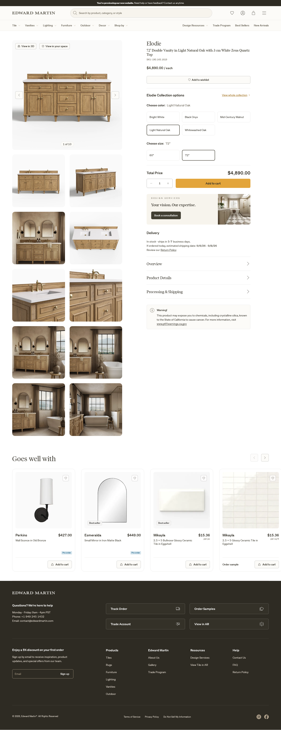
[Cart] (253, 13)
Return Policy (168, 250)
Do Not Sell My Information (177, 716)
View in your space (56, 46)
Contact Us (239, 657)
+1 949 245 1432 (32, 616)
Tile (14, 25)
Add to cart (213, 183)
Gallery (152, 665)
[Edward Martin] (33, 13)
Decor (102, 25)
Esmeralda (92, 535)
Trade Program (222, 25)
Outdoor (85, 25)
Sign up (64, 674)
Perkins (21, 535)
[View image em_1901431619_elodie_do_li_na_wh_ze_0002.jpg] (96, 238)
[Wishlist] (232, 13)
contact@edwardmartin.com (36, 620)
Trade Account (121, 624)
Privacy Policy (152, 716)
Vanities (30, 25)
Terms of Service (132, 716)
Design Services (200, 657)
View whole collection (234, 95)
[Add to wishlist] (66, 478)
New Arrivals (261, 25)
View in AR (201, 624)
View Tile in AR (199, 665)
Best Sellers (242, 25)
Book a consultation (166, 215)
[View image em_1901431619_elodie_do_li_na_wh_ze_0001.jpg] (96, 180)
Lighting (48, 25)
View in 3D (27, 46)
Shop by (119, 25)
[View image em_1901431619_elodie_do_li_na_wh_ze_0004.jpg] (96, 295)
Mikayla (159, 535)
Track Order (119, 609)
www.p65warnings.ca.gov (172, 324)
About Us (153, 657)
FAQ (235, 665)
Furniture (66, 25)
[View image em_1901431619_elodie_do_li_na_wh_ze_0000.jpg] (67, 95)
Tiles (109, 657)
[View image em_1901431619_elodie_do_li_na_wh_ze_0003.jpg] (38, 295)
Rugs (109, 665)
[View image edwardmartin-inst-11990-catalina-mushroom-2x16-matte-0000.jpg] (96, 409)
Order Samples (204, 609)
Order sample (231, 564)
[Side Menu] (264, 13)
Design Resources (193, 25)
